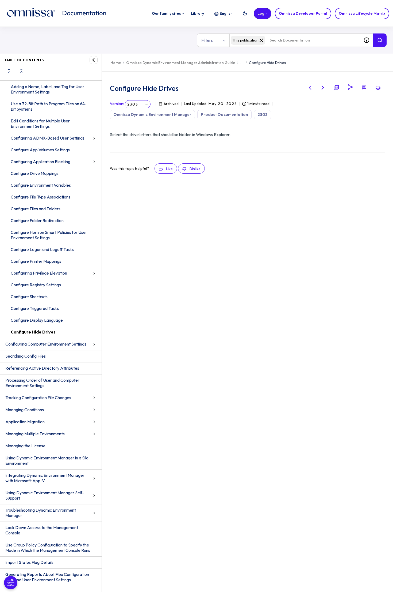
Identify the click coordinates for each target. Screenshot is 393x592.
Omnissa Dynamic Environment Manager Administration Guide (180, 62)
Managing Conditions (24, 409)
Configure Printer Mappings (36, 261)
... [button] (242, 62)
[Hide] (94, 60)
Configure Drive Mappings (35, 173)
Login (262, 13)
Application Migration (25, 421)
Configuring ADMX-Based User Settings (47, 138)
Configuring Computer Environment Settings (45, 344)
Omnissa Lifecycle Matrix (362, 13)
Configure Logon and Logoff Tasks (42, 249)
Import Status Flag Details (29, 562)
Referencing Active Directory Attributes (42, 368)
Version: (117, 103)
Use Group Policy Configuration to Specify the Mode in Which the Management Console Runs (47, 547)
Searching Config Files (25, 356)
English (226, 13)
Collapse (21, 70)
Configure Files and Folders (35, 208)
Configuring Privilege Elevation (39, 273)
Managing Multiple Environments (35, 433)
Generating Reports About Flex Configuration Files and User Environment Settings (47, 577)
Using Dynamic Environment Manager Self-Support (44, 495)
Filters (207, 40)
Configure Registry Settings (36, 284)
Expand (9, 70)
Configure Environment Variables (41, 185)
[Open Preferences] (10, 582)
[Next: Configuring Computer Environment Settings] (323, 87)
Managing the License (25, 445)
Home (115, 62)
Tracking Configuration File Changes (38, 397)
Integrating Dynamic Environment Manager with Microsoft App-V (44, 478)
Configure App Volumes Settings (40, 149)
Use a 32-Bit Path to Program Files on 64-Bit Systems (49, 106)
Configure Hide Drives (33, 332)
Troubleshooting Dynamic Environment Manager (40, 512)
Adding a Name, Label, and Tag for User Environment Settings (47, 89)
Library (197, 13)
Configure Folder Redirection (37, 220)
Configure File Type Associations (40, 197)
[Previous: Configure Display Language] (310, 87)
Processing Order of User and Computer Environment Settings (42, 382)
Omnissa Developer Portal (303, 13)
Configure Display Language (37, 320)
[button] (245, 13)
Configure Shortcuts (29, 296)
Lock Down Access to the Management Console (41, 530)
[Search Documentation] (380, 40)
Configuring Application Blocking (40, 161)
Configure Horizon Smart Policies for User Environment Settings (49, 235)
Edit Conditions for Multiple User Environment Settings (40, 123)
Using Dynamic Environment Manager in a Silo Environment (46, 460)
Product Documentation (224, 114)
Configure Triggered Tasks (35, 308)
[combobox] (294, 40)
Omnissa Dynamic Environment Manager (152, 114)
